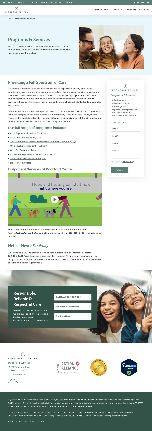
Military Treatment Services (124, 115)
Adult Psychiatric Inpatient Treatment (28, 133)
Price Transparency (69, 412)
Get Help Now (63, 316)
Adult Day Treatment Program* (25, 137)
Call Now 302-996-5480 (68, 297)
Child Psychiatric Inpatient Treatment (28, 146)
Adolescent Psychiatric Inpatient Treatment (31, 154)
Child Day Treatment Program (25, 150)
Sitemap (128, 412)
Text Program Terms (119, 415)
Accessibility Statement (64, 415)
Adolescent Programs (121, 103)
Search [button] (71, 2)
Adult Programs (119, 100)
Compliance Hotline (101, 415)
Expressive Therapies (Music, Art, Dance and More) (124, 111)
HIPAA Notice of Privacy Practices (22, 412)
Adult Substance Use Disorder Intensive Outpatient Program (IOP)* (43, 141)
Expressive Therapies (20, 162)
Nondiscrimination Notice (48, 412)
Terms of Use (104, 412)
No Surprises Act (46, 415)
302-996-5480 (142, 2)
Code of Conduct (83, 415)
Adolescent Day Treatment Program (28, 158)
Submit (119, 170)
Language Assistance (88, 412)
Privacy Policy (117, 412)
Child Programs (119, 106)
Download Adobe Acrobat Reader (23, 415)
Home (10, 18)
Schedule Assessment (67, 306)
